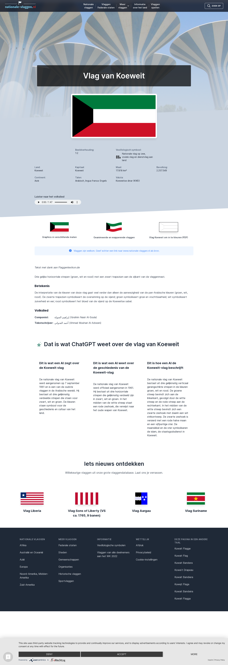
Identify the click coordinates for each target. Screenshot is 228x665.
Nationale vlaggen (88, 6)
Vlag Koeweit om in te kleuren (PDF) (168, 237)
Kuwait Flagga (182, 598)
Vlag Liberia (32, 511)
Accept (121, 654)
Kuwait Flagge (182, 548)
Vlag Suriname (196, 511)
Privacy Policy (220, 660)
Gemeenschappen (68, 559)
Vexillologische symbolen (111, 545)
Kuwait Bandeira (183, 591)
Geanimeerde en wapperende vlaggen (114, 237)
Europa (24, 566)
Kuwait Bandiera (183, 577)
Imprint (210, 660)
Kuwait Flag (181, 555)
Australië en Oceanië (31, 552)
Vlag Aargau (141, 511)
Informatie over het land (140, 6)
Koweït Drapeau (183, 570)
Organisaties (65, 566)
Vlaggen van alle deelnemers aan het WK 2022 (113, 554)
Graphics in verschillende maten (59, 237)
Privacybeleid (143, 552)
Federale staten (67, 545)
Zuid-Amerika (27, 584)
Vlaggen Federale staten (106, 6)
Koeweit (39, 170)
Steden (62, 552)
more (194, 654)
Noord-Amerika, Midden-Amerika (34, 575)
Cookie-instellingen (146, 559)
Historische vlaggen (69, 573)
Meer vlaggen (122, 6)
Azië (22, 559)
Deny (49, 654)
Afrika (23, 545)
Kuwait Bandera (183, 562)
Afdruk (139, 545)
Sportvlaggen (66, 581)
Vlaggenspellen (155, 6)
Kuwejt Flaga (181, 584)
